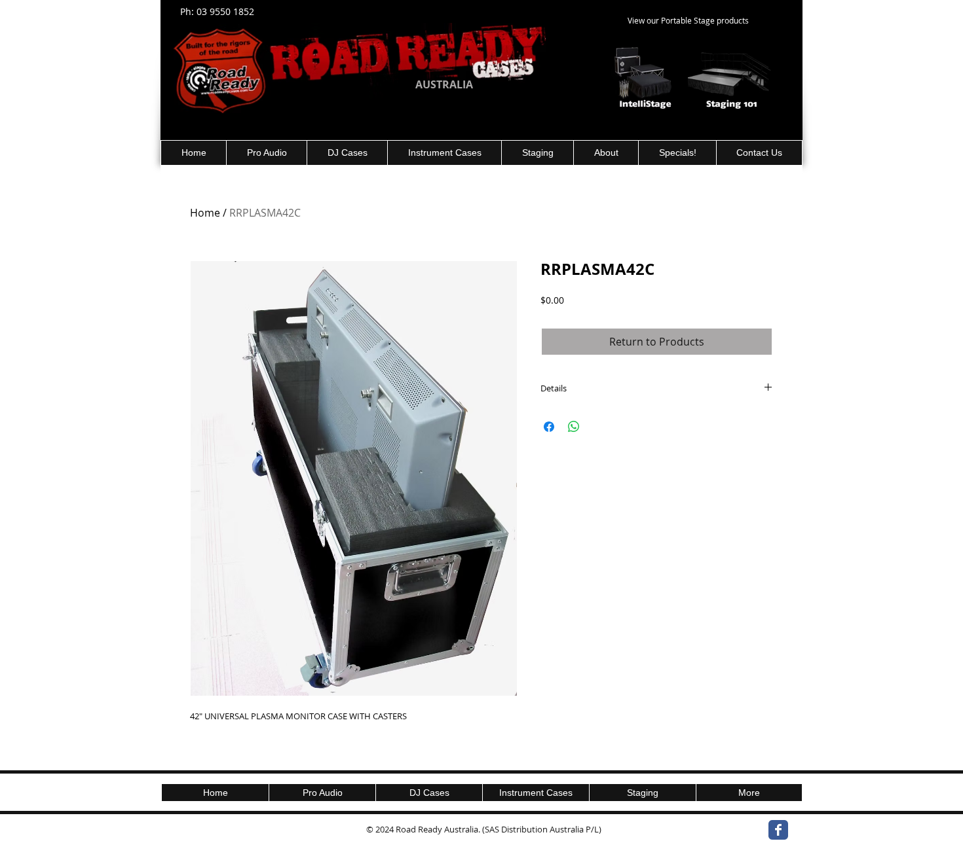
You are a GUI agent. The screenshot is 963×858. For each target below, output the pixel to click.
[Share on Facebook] (549, 427)
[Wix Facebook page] (778, 830)
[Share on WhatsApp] (574, 427)
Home (205, 213)
